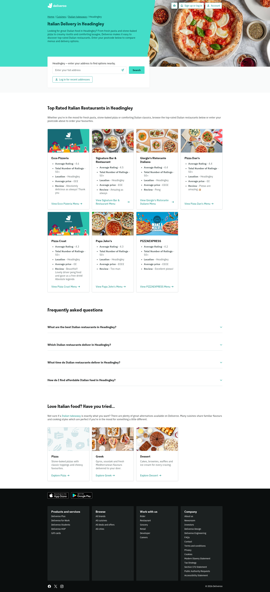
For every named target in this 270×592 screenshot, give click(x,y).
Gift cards (56, 533)
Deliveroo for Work (60, 520)
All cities (100, 529)
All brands (100, 516)
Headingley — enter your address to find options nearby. (83, 63)
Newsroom (189, 520)
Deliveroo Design (192, 529)
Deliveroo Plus (58, 516)
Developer (145, 533)
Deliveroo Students (60, 524)
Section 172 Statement (195, 567)
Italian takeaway (77, 16)
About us (188, 516)
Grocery (144, 524)
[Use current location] (122, 70)
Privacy (187, 550)
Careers (144, 537)
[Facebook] (49, 586)
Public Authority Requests (197, 571)
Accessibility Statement (196, 575)
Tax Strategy (190, 562)
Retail (143, 529)
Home (51, 16)
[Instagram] (62, 586)
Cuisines (61, 16)
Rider (142, 516)
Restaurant (145, 520)
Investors (189, 524)
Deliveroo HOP (58, 529)
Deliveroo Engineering (195, 533)
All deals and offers (105, 524)
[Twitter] (56, 586)
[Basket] (174, 6)
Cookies (188, 554)
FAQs (187, 537)
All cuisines (101, 520)
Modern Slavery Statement (197, 558)
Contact (188, 541)
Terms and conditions (195, 545)
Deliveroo (57, 5)
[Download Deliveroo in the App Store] (58, 495)
